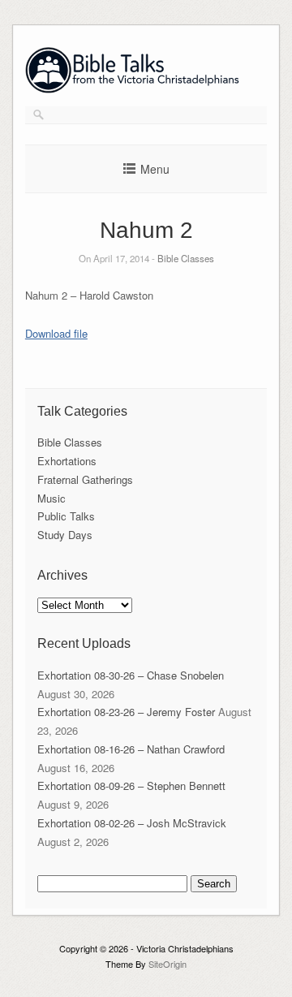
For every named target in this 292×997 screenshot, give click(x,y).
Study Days (64, 534)
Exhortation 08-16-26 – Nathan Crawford (131, 749)
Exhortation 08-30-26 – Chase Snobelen (130, 675)
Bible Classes (185, 258)
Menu (155, 169)
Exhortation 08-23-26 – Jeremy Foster (126, 711)
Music (51, 498)
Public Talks (66, 516)
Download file (56, 333)
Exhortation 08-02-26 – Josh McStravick (131, 823)
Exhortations (67, 460)
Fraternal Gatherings (85, 479)
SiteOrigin (167, 963)
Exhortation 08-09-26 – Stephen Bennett (131, 785)
